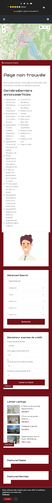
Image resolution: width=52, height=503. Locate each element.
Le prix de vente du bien (16, 342)
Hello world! (25, 116)
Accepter (8, 499)
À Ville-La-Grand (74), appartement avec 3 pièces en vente (11, 175)
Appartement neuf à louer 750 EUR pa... (30, 437)
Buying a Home (26, 130)
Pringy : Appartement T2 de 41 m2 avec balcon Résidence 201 (11, 161)
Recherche (26, 322)
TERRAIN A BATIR (29, 426)
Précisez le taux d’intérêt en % (18, 371)
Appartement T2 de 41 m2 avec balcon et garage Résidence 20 (11, 147)
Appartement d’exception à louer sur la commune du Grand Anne (11, 200)
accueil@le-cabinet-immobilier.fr (26, 11)
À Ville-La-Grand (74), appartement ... (30, 407)
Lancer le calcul (26, 382)
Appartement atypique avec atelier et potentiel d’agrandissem (11, 214)
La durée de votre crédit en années (20, 362)
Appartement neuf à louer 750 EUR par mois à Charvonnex (11, 105)
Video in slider (26, 144)
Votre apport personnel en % (18, 351)
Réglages (5, 494)
